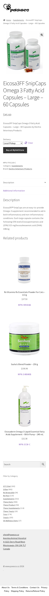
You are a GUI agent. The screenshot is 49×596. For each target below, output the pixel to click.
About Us (6, 587)
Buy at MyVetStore (15, 150)
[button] (42, 35)
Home (8, 20)
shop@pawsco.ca (11, 534)
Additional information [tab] (14, 190)
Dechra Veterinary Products (20, 169)
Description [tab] (8, 182)
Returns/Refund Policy (35, 591)
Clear (30, 142)
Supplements (18, 20)
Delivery (7, 139)
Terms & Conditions (19, 587)
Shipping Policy (17, 591)
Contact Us (34, 587)
